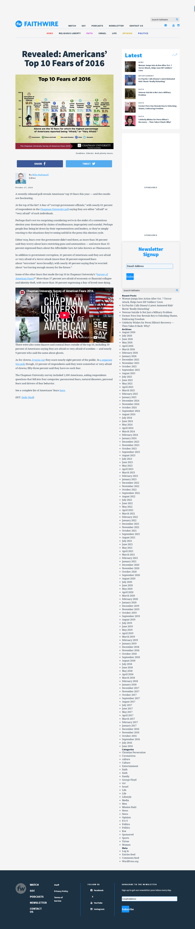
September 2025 (131, 370)
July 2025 (127, 376)
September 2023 (131, 452)
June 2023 (127, 462)
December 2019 (130, 606)
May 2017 (127, 712)
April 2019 (127, 633)
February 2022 (130, 517)
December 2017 (130, 688)
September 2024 (131, 411)
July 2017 (127, 705)
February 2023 (130, 476)
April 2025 (127, 387)
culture (126, 759)
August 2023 (128, 455)
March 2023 (128, 472)
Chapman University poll (54, 209)
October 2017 (129, 695)
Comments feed (130, 858)
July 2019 (127, 623)
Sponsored (128, 834)
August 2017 (128, 701)
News (50, 33)
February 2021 (130, 558)
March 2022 (128, 513)
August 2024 (128, 414)
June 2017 (127, 708)
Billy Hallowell (40, 174)
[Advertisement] (150, 167)
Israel (102, 33)
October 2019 (129, 612)
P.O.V (125, 821)
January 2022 (129, 520)
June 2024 (127, 421)
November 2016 (130, 732)
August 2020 (128, 578)
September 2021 (131, 534)
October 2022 (129, 489)
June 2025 (127, 380)
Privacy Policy (61, 891)
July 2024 (127, 417)
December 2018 (130, 647)
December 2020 (130, 565)
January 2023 (129, 479)
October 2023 (129, 448)
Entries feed (128, 854)
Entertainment (130, 766)
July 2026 (127, 335)
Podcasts (97, 25)
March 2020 (128, 595)
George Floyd (129, 779)
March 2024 (128, 431)
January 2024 (129, 438)
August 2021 (128, 537)
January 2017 (129, 725)
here (62, 390)
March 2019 (128, 636)
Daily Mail (27, 397)
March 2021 (128, 554)
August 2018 (128, 660)
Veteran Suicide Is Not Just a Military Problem (147, 312)
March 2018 (128, 677)
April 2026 (127, 346)
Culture (126, 762)
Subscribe (130, 276)
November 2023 (130, 445)
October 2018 (129, 653)
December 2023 (130, 441)
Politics (143, 33)
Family (125, 776)
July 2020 (127, 582)
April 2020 (127, 592)
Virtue (125, 841)
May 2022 (127, 506)
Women (126, 844)
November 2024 (130, 404)
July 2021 (127, 541)
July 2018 (127, 664)
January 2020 (129, 602)
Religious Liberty (70, 33)
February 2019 (130, 640)
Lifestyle (126, 797)
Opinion (127, 33)
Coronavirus (128, 756)
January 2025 (129, 397)
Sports (125, 838)
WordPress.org (130, 861)
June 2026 (127, 339)
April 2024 (127, 428)
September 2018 (131, 657)
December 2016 (130, 729)
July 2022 (127, 500)
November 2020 (130, 568)
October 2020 (129, 571)
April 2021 (127, 551)
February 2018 (130, 681)
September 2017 (131, 698)
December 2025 (130, 359)
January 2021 (129, 561)
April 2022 (127, 510)
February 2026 (130, 352)
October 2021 (129, 530)
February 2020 (130, 599)
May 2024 (127, 424)
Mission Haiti (129, 807)
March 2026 (128, 349)
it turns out (38, 359)
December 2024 (130, 400)
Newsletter (116, 25)
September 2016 (131, 739)
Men (124, 803)
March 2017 (128, 718)
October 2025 (129, 366)
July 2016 (127, 742)
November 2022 (130, 486)
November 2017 (130, 691)
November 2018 (130, 650)
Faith (89, 33)
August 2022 (128, 496)
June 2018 (127, 667)
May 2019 (127, 630)
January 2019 (129, 643)
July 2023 (127, 459)
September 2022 (131, 493)
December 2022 (130, 482)
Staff (56, 884)
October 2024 (129, 407)
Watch (72, 25)
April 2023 (127, 469)
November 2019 (130, 609)
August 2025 (128, 373)
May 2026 (127, 342)
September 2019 (131, 616)
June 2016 (127, 746)
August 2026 (128, 332)
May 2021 (127, 547)
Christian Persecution (134, 752)
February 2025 (130, 394)
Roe (124, 831)
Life (114, 33)
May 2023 (127, 465)
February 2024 (130, 435)
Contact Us (136, 25)
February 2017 (130, 722)
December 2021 (130, 524)
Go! (84, 25)
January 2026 (129, 356)
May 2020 (127, 589)
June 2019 (127, 626)
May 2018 (127, 671)
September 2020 (131, 575)
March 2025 (128, 390)
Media (125, 800)
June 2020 (127, 585)
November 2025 (130, 363)
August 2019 (128, 619)
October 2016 (129, 736)
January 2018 (129, 684)
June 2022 (127, 503)
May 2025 (127, 383)
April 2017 (127, 715)
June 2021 (127, 544)
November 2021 (130, 527)
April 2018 (127, 674)
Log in (125, 851)
